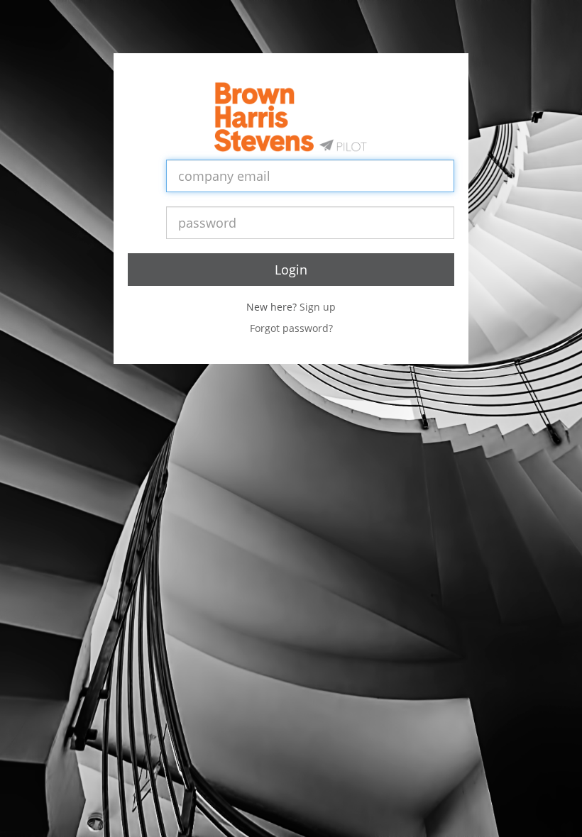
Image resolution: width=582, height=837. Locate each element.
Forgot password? (291, 328)
